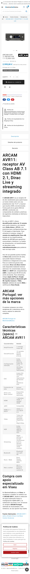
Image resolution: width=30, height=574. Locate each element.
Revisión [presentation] (15, 148)
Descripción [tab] (15, 136)
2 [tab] (15, 50)
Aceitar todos (15, 552)
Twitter (8, 99)
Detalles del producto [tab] (15, 142)
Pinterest (12, 99)
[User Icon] (24, 7)
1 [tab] (13, 50)
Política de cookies (8, 541)
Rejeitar (15, 548)
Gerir (15, 544)
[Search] (26, 11)
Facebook (4, 99)
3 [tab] (17, 50)
